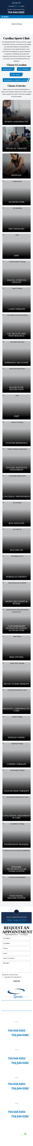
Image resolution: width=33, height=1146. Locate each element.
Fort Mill (16, 75)
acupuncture (16, 192)
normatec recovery (16, 353)
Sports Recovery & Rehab (16, 594)
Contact (20, 1008)
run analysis (16, 514)
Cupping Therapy (16, 755)
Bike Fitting (16, 647)
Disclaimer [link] (7, 1129)
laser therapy (16, 299)
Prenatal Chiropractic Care (16, 701)
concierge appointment (16, 487)
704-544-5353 (16, 12)
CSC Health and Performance (16, 326)
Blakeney (7, 69)
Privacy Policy (14, 975)
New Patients (8, 1006)
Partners (18, 1006)
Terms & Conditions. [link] (16, 1132)
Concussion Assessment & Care (16, 808)
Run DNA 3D (16, 540)
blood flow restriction (16, 380)
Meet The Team (23, 1003)
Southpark (23, 69)
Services (12, 1003)
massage (16, 165)
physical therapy (16, 139)
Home (5, 1003)
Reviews (27, 1006)
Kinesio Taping (16, 728)
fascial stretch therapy (16, 273)
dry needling (16, 219)
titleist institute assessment (16, 460)
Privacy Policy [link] (23, 1129)
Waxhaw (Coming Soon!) (16, 80)
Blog (12, 1008)
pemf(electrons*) (16, 567)
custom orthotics (16, 433)
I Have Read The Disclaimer (13, 977)
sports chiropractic (16, 112)
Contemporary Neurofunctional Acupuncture (16, 621)
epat (16, 246)
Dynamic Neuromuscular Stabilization (16, 861)
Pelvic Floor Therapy (16, 674)
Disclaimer (5, 974)
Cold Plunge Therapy (16, 781)
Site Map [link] (15, 1129)
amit (16, 406)
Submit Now (16, 981)
